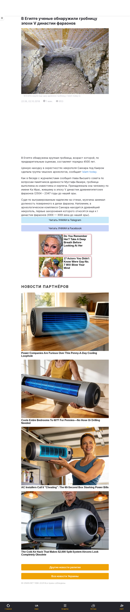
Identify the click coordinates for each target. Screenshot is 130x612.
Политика (72, 112)
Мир (69, 120)
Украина (11, 112)
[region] (65, 129)
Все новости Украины (65, 576)
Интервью (11, 225)
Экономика (12, 120)
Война (71, 104)
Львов (70, 149)
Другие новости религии (65, 567)
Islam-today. (89, 171)
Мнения (71, 225)
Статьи (71, 217)
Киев (11, 149)
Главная (11, 104)
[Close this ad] (2, 18)
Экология (11, 128)
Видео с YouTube (16, 217)
